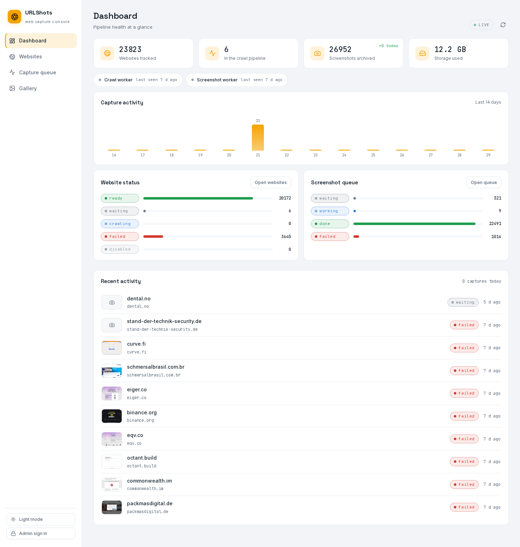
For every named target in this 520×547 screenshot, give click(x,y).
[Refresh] (503, 24)
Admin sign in (33, 533)
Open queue (484, 182)
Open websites (271, 182)
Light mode (31, 519)
